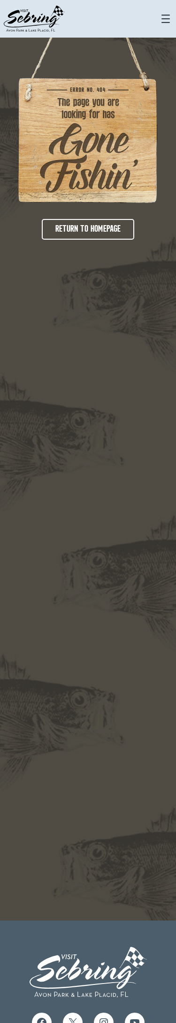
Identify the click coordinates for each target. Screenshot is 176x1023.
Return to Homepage (88, 229)
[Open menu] (166, 19)
